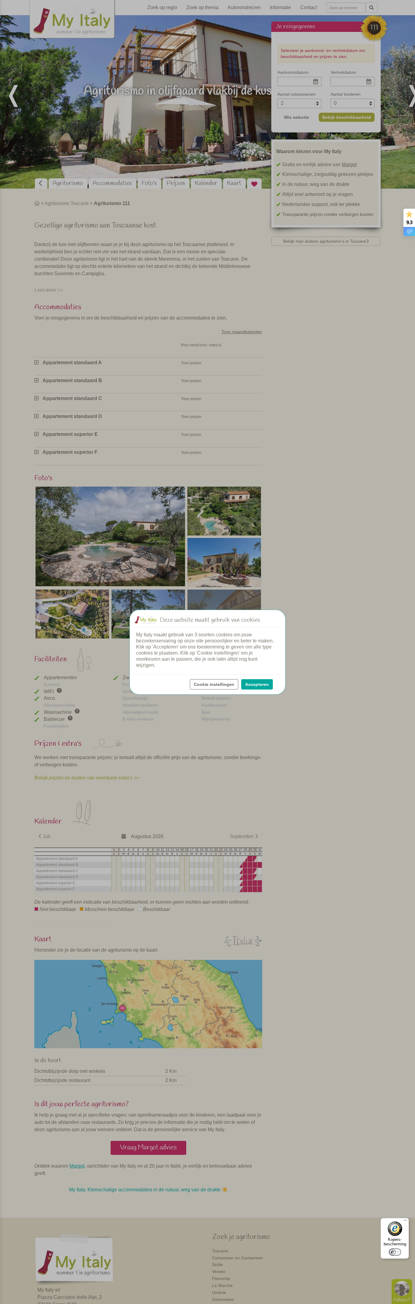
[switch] (395, 1252)
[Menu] (405, 1221)
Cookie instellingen (214, 684)
